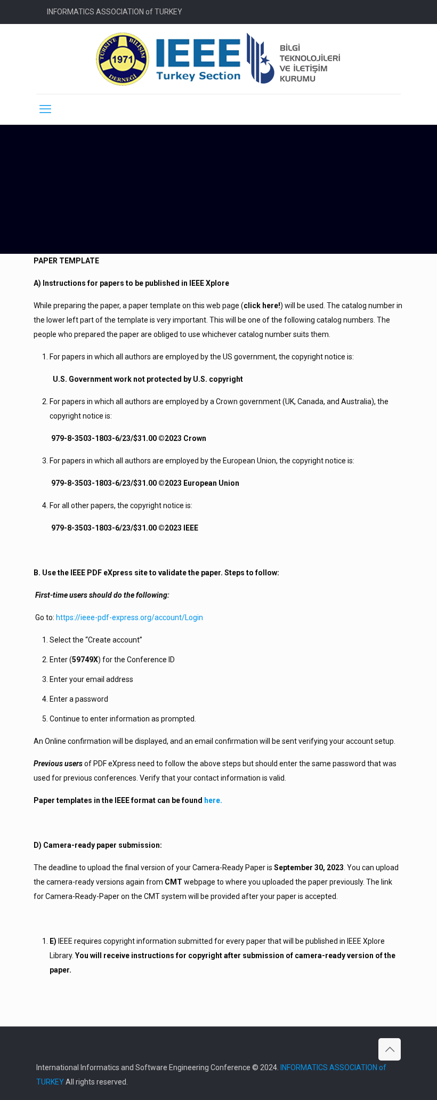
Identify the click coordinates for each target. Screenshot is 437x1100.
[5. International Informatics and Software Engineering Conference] (219, 59)
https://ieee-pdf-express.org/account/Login (129, 617)
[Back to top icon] (389, 1049)
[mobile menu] (45, 109)
